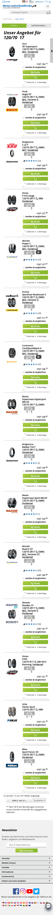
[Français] (26, 1)
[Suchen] (48, 12)
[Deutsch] (24, 1)
